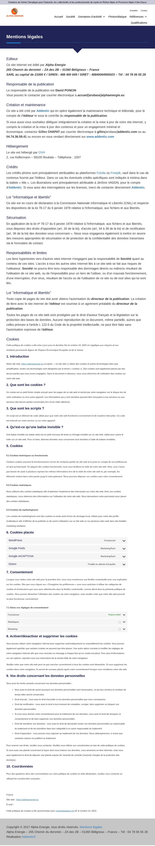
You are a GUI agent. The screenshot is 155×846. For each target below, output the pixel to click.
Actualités (134, 11)
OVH (41, 152)
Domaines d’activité (90, 16)
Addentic (138, 187)
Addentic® (29, 836)
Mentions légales (91, 827)
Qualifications (139, 22)
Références (136, 16)
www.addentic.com (100, 136)
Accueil (58, 16)
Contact (144, 11)
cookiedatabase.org (65, 811)
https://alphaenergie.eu (32, 364)
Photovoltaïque (117, 16)
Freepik (116, 173)
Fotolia (101, 173)
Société (70, 16)
